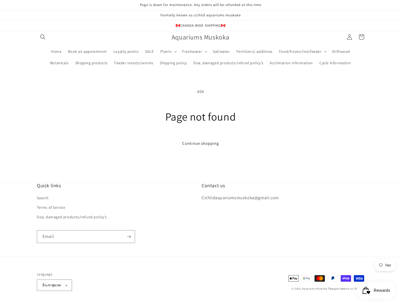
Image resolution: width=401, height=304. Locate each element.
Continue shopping (200, 143)
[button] (43, 37)
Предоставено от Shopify (346, 288)
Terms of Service (51, 207)
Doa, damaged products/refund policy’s (72, 216)
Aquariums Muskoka (315, 288)
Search (43, 197)
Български (52, 285)
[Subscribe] (129, 236)
